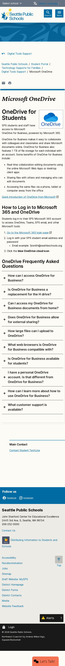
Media (5, 600)
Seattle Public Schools (15, 64)
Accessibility (9, 557)
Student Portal (39, 64)
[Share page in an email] (3, 83)
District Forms (10, 590)
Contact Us (8, 530)
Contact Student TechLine (24, 450)
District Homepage (13, 584)
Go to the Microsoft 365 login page (28, 232)
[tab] (32, 278)
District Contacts (12, 595)
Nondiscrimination (12, 563)
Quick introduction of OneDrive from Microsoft (29, 196)
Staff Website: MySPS (15, 579)
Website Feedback (13, 606)
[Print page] (10, 83)
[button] (21, 3)
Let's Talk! (47, 661)
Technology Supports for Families (21, 67)
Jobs (5, 568)
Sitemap (6, 573)
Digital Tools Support (19, 53)
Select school (10, 3)
